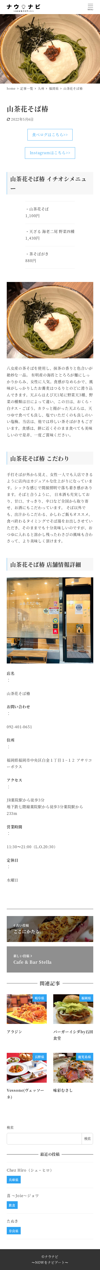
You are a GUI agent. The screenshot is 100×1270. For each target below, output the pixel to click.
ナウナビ (51, 1256)
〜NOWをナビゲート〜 (50, 1262)
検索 (10, 1127)
